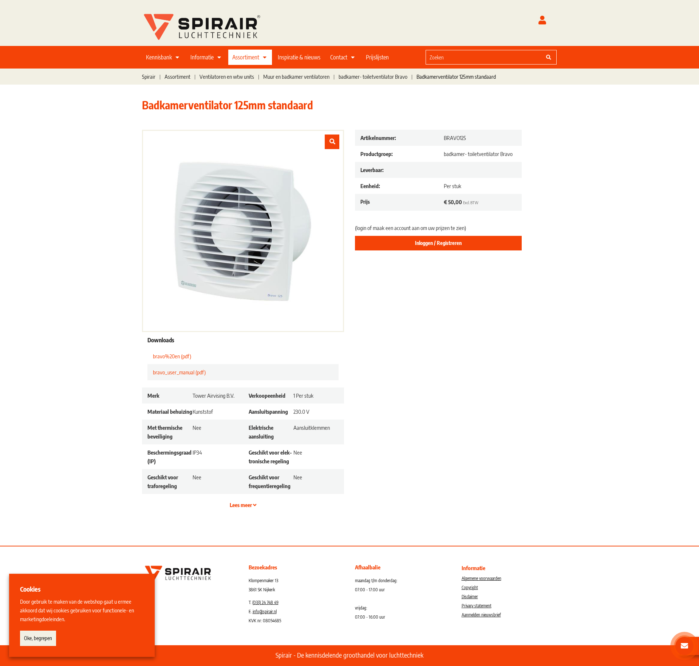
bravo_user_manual (179, 372)
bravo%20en (172, 356)
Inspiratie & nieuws (299, 57)
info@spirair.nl (265, 611)
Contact (338, 57)
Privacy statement (476, 605)
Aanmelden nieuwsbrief (481, 615)
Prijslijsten (377, 57)
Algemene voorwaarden (481, 578)
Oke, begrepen (38, 638)
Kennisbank (159, 57)
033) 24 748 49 (266, 602)
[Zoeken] (549, 57)
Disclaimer (470, 596)
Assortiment (245, 57)
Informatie (202, 57)
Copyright (470, 587)
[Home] (211, 25)
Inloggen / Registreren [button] (438, 243)
